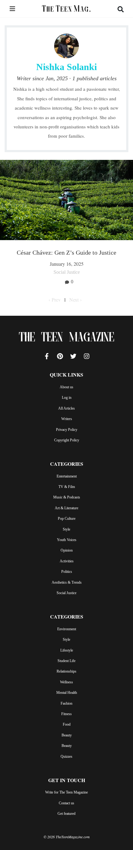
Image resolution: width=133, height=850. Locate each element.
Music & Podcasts (66, 497)
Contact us (66, 803)
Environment (66, 629)
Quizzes (66, 756)
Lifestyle (66, 650)
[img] (12, 9)
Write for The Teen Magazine (66, 792)
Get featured (66, 813)
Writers (66, 419)
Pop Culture (66, 518)
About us (66, 387)
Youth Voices (66, 540)
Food (67, 724)
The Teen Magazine (66, 338)
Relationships (66, 671)
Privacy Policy (66, 429)
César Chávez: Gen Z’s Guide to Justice (66, 252)
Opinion (67, 550)
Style (66, 529)
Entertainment (67, 476)
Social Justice (66, 593)
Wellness (66, 682)
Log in (66, 397)
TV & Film (66, 487)
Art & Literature (66, 508)
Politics (66, 571)
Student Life (66, 661)
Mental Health (66, 692)
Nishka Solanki (66, 67)
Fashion (66, 703)
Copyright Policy (66, 440)
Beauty (67, 735)
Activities (67, 561)
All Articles (66, 408)
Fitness (66, 714)
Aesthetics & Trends (67, 582)
